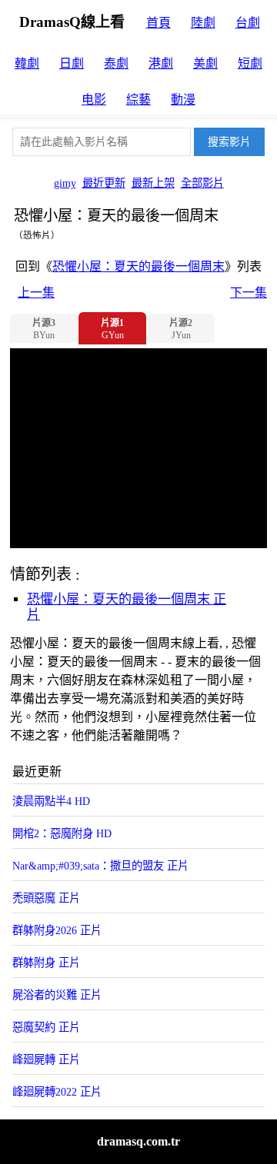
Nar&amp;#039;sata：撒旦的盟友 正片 (100, 866)
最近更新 (103, 183)
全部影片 (202, 183)
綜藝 (138, 99)
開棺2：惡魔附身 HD (62, 833)
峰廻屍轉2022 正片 (57, 1092)
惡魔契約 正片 (46, 1027)
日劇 (71, 63)
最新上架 (153, 183)
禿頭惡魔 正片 (46, 898)
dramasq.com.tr (138, 1141)
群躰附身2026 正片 (57, 930)
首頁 (158, 22)
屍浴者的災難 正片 (57, 995)
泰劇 (116, 63)
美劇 (205, 63)
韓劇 (27, 63)
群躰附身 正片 (46, 962)
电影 (94, 99)
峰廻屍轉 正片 (46, 1059)
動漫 (183, 99)
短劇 (250, 63)
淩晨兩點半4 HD (51, 801)
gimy (65, 183)
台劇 (247, 22)
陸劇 (203, 22)
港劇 (161, 63)
